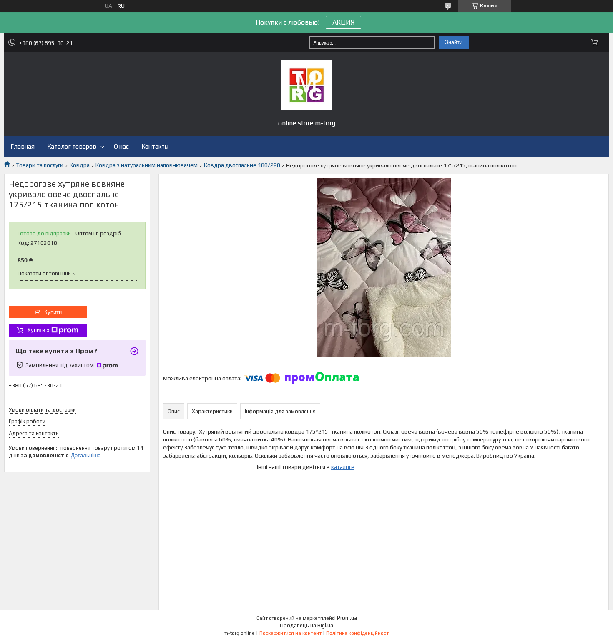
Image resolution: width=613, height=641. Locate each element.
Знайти (453, 42)
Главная (22, 146)
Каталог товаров (71, 146)
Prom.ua (347, 618)
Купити (53, 312)
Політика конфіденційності (358, 633)
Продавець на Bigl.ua (306, 625)
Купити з (38, 330)
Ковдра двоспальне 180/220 (242, 165)
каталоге (342, 467)
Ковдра (80, 165)
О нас (121, 146)
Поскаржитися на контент (290, 633)
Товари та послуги (39, 165)
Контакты (154, 146)
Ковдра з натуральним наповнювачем (146, 165)
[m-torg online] (306, 85)
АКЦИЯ (343, 22)
